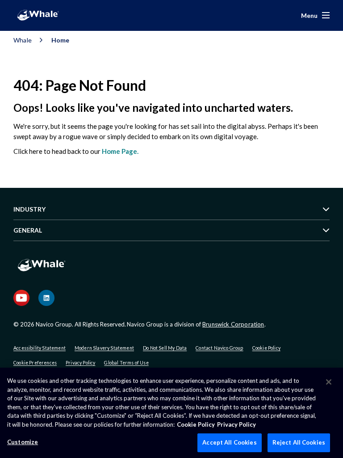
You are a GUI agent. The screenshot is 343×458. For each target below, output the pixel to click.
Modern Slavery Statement (104, 348)
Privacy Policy (80, 362)
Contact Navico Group (219, 348)
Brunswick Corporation (233, 324)
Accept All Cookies (229, 442)
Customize (22, 441)
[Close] (329, 382)
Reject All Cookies (298, 442)
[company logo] (38, 15)
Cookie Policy (266, 348)
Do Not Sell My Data (165, 348)
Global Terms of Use (126, 362)
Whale (22, 40)
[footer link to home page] (41, 271)
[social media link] (21, 298)
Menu (309, 15)
